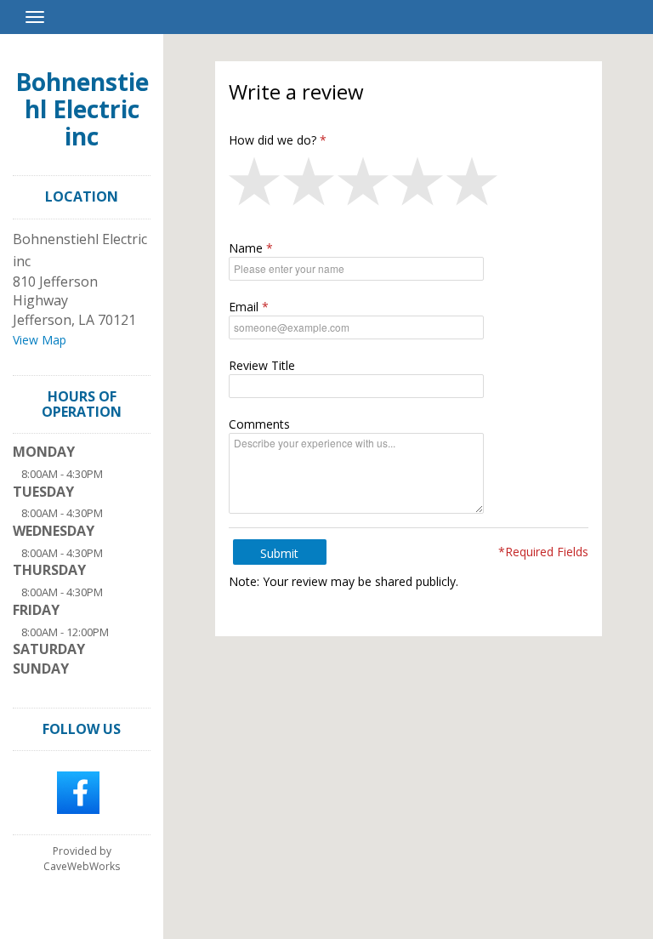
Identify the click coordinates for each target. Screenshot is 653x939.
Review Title (262, 365)
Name (246, 248)
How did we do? (272, 140)
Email (243, 307)
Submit (279, 553)
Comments (259, 424)
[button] (256, 185)
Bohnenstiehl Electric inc (82, 108)
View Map (39, 340)
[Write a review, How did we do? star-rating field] (408, 185)
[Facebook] (78, 791)
